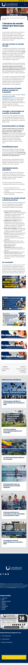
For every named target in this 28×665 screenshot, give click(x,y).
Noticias (3, 609)
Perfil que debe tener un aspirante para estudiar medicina (11, 485)
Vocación (4, 21)
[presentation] (14, 390)
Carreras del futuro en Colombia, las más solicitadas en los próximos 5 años (14, 513)
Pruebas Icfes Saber (6, 601)
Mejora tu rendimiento (7, 642)
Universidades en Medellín (6, 368)
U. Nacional (4, 598)
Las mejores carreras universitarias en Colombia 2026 (12, 542)
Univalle (3, 604)
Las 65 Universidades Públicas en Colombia (13, 458)
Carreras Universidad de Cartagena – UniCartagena (21, 369)
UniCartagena (5, 606)
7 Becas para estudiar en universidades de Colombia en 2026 (14, 402)
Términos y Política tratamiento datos (14, 657)
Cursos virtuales (5, 639)
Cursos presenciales (6, 635)
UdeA (3, 599)
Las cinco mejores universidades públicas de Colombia (12, 431)
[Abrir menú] (25, 4)
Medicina (4, 602)
